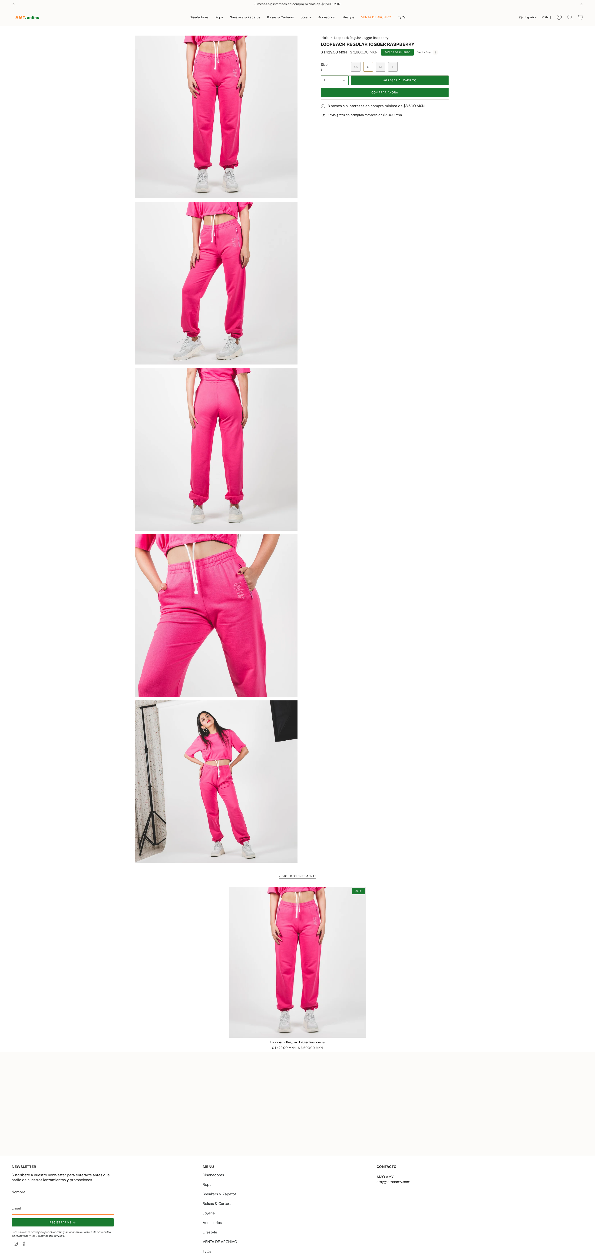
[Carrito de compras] (580, 17)
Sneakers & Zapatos (220, 1194)
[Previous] (14, 4)
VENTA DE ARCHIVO (220, 1241)
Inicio (324, 38)
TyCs (207, 1251)
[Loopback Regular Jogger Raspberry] (297, 962)
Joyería (209, 1213)
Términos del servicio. (50, 1236)
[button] (199, 17)
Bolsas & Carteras (218, 1203)
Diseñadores (213, 1175)
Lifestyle (210, 1232)
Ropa (207, 1184)
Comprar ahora (384, 92)
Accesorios (212, 1222)
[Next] (581, 4)
